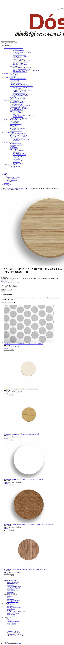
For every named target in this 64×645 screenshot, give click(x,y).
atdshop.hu (18, 643)
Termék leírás (4, 281)
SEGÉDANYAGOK (10, 188)
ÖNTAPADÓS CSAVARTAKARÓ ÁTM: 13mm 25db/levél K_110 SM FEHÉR (24, 479)
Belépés (3, 43)
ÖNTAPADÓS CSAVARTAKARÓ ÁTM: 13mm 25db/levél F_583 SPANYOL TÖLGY (26, 569)
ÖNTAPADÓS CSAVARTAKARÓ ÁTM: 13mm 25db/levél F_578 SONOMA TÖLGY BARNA (28, 524)
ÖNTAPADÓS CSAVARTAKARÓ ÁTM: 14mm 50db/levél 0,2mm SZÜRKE (23, 344)
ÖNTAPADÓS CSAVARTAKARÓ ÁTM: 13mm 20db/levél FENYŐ (21, 434)
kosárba (3, 291)
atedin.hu (6, 643)
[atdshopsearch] (16, 42)
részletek (6, 348)
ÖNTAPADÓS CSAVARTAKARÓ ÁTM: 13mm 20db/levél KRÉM (21, 389)
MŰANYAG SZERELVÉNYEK (24, 188)
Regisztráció (8, 43)
